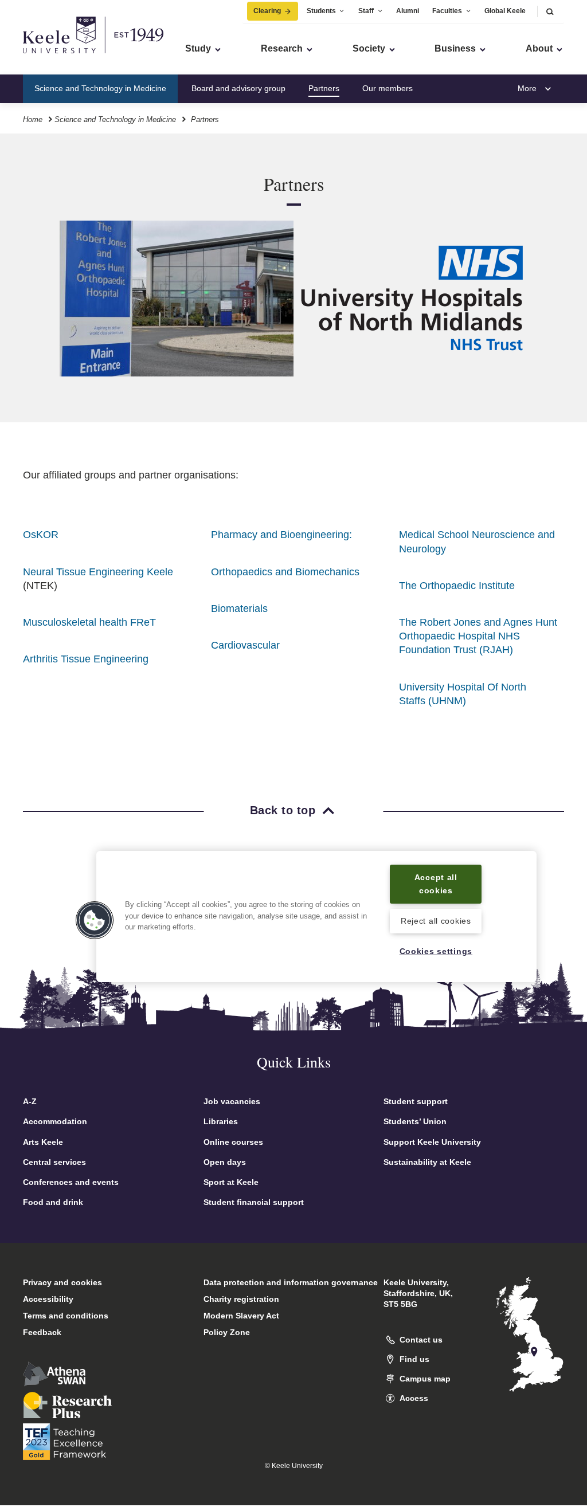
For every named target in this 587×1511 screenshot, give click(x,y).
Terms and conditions (65, 1315)
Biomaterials (239, 608)
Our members (387, 88)
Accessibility (48, 1299)
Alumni (407, 11)
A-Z (30, 1101)
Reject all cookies (436, 920)
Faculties (447, 11)
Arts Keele (43, 1142)
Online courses (233, 1142)
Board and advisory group (238, 88)
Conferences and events (71, 1182)
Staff (366, 11)
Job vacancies (232, 1101)
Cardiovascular (245, 645)
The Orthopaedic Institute (457, 585)
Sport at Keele (231, 1182)
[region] (316, 916)
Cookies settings (436, 951)
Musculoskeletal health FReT (89, 622)
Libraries (221, 1121)
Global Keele (505, 11)
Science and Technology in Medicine (100, 88)
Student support (415, 1101)
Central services (54, 1162)
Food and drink (53, 1202)
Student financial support (254, 1202)
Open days (225, 1162)
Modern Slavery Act (241, 1315)
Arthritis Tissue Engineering (85, 659)
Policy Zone (227, 1332)
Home (32, 119)
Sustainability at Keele (427, 1162)
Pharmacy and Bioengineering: (281, 534)
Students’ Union (415, 1121)
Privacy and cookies (62, 1282)
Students (321, 11)
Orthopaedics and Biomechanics (285, 572)
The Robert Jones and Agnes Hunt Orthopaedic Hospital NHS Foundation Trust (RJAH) (478, 636)
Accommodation (55, 1121)
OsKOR (40, 534)
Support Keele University (432, 1142)
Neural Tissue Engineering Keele (98, 572)
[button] (549, 11)
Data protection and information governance (291, 1282)
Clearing (267, 11)
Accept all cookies (435, 884)
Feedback (42, 1332)
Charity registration (241, 1299)
